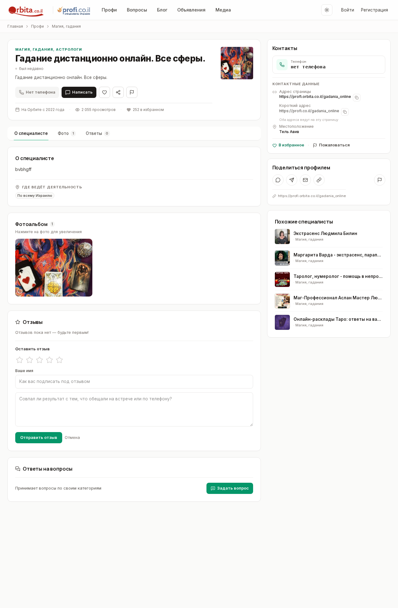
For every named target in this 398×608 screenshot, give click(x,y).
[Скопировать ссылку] (319, 180)
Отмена (72, 437)
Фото (66, 133)
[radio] (19, 360)
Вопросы (137, 9)
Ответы (97, 133)
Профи (109, 9)
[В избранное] (104, 92)
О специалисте (31, 133)
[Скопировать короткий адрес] (345, 112)
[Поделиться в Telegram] (291, 180)
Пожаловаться (334, 145)
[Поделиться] (118, 92)
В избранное (291, 145)
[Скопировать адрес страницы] (356, 97)
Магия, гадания (66, 26)
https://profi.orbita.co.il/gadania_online (315, 96)
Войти (347, 9)
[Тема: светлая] (326, 10)
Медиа (223, 9)
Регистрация (374, 9)
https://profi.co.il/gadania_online (309, 110)
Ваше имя (24, 370)
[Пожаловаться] (131, 92)
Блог (162, 9)
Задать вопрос (233, 488)
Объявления (191, 9)
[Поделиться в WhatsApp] (278, 180)
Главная (15, 26)
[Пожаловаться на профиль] (379, 180)
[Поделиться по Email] (305, 180)
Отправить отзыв (38, 437)
